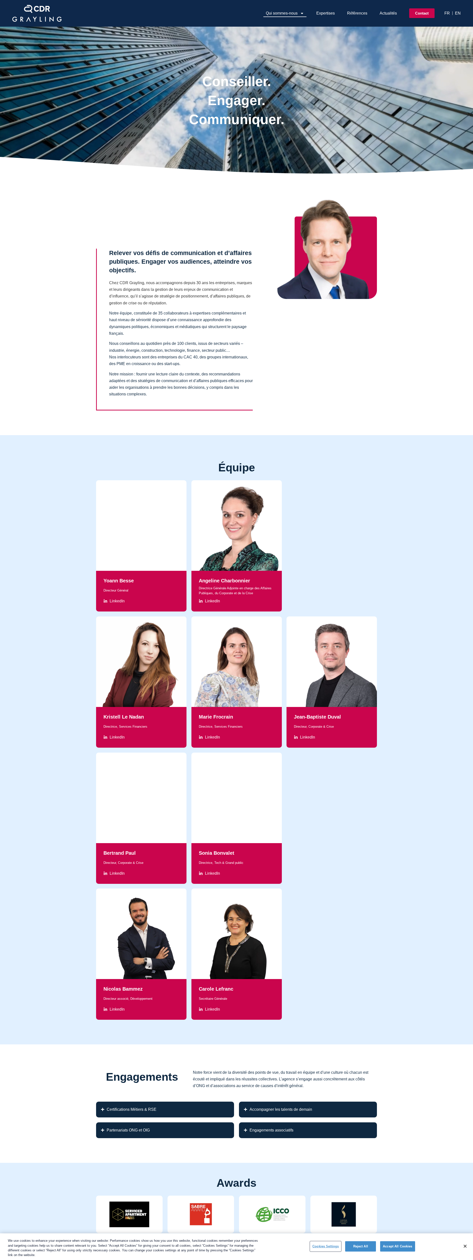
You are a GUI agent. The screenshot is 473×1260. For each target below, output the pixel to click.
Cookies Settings (325, 1246)
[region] (236, 1246)
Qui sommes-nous (282, 13)
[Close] (465, 1246)
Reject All (360, 1246)
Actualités (388, 13)
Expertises (325, 13)
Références (357, 13)
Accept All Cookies (397, 1246)
